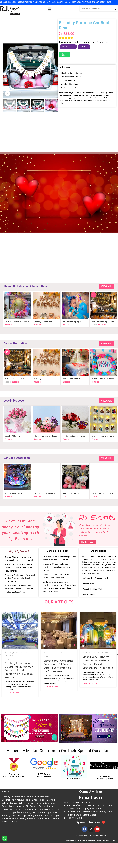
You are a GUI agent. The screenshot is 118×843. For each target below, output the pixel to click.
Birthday (85, 653)
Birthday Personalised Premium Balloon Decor (44, 322)
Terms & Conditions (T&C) (92, 589)
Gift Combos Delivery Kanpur (39, 806)
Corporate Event (49, 653)
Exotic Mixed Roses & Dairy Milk (74, 437)
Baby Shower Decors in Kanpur (44, 815)
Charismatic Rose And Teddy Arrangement (46, 437)
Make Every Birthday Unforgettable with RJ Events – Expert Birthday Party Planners (98, 662)
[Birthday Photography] (75, 305)
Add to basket (68, 47)
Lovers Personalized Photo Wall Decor (103, 437)
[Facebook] (84, 829)
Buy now (84, 47)
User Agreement (89, 594)
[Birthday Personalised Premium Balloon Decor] (46, 305)
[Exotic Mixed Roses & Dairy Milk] (75, 420)
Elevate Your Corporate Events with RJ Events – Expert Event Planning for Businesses (59, 666)
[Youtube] (97, 829)
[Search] (115, 8)
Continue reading (12, 693)
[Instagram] (91, 829)
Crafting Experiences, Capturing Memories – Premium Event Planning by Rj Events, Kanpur (19, 670)
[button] (49, 9)
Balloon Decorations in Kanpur (40, 799)
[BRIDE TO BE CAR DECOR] (75, 477)
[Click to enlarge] (7, 93)
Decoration (8, 653)
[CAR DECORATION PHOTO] (17, 477)
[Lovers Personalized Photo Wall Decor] (104, 420)
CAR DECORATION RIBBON (44, 493)
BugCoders (111, 840)
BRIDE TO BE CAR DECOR (73, 493)
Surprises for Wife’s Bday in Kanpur (19, 818)
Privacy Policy (88, 584)
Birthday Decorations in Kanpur (17, 796)
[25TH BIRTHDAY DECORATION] (17, 305)
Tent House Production (21, 653)
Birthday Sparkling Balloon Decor (103, 322)
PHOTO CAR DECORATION (102, 493)
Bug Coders (11, 646)
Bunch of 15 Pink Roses (14, 436)
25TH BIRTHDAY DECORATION (17, 321)
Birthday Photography (72, 321)
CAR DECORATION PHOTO (15, 493)
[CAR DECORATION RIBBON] (46, 477)
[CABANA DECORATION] (75, 362)
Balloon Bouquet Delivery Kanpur (18, 803)
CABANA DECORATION (72, 379)
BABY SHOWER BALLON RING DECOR (103, 380)
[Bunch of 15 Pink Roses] (17, 420)
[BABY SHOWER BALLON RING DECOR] (104, 362)
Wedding (8, 655)
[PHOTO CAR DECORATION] (104, 477)
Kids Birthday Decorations (31, 812)
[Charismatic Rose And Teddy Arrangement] (46, 420)
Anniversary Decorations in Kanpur (19, 809)
